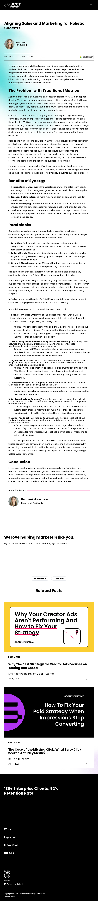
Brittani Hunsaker (21, 44)
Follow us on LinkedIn (15, 884)
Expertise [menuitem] (10, 837)
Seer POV (59, 579)
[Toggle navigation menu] (91, 5)
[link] (13, 5)
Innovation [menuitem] (11, 845)
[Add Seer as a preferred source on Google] (86, 57)
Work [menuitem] (7, 829)
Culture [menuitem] (9, 853)
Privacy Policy (9, 897)
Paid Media (27, 57)
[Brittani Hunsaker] (9, 44)
